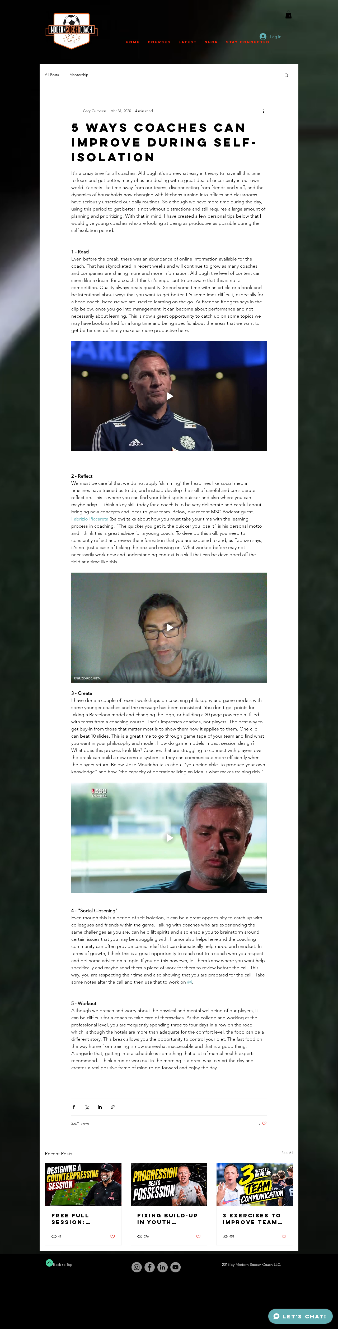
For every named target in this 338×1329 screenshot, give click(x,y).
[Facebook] (149, 1267)
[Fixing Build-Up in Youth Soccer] (169, 1184)
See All (287, 1152)
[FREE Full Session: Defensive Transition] (83, 1184)
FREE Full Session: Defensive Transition (73, 1218)
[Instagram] (137, 1267)
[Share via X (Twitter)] (86, 1106)
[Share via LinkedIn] (99, 1106)
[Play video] (169, 396)
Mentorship (78, 74)
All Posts (52, 74)
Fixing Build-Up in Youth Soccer (167, 1218)
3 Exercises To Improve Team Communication (254, 1218)
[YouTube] (175, 1267)
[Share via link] (112, 1106)
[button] (288, 15)
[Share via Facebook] (73, 1106)
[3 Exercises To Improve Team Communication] (255, 1184)
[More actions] (263, 111)
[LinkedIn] (162, 1267)
